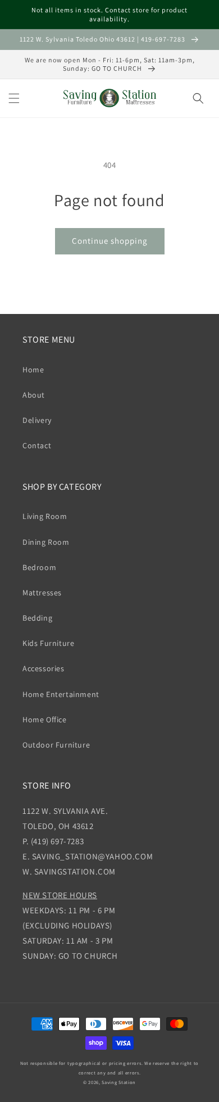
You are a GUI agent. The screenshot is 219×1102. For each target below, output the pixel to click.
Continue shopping (110, 240)
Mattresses (42, 593)
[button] (14, 98)
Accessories (43, 668)
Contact (36, 445)
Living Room (44, 516)
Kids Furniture (48, 643)
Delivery (37, 420)
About (33, 395)
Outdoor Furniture (56, 745)
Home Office (44, 719)
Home (33, 370)
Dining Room (46, 542)
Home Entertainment (60, 694)
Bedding (37, 618)
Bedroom (39, 567)
